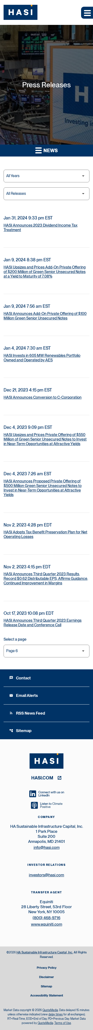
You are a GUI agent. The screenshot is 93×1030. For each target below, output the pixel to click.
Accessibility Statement (46, 995)
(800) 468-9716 (46, 917)
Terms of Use (62, 1023)
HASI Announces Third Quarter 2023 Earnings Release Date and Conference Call (43, 622)
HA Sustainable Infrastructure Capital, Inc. (44, 952)
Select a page (15, 639)
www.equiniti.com (46, 924)
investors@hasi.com (46, 875)
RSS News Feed (27, 713)
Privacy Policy (47, 967)
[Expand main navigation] (87, 13)
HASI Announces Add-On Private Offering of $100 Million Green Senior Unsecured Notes (45, 315)
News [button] (50, 150)
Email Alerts (23, 695)
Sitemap (20, 730)
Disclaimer (46, 977)
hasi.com (42, 777)
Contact (20, 678)
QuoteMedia (50, 1010)
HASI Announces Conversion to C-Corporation (43, 397)
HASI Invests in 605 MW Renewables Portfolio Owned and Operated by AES (42, 357)
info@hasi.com (47, 847)
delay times (55, 1014)
